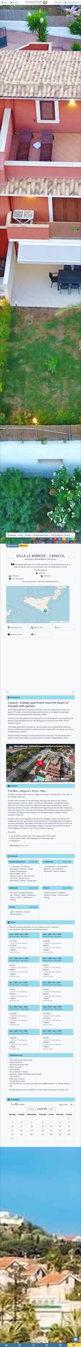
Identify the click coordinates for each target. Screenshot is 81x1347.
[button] (51, 539)
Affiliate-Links (23, 845)
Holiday (28, 535)
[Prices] (47, 1345)
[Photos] (7, 1345)
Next (51, 1109)
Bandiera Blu (48, 712)
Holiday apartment (41, 535)
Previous (31, 1109)
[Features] (34, 1345)
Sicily (20, 535)
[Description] (20, 1345)
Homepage (11, 535)
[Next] (64, 666)
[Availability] (61, 1345)
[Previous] (16, 666)
